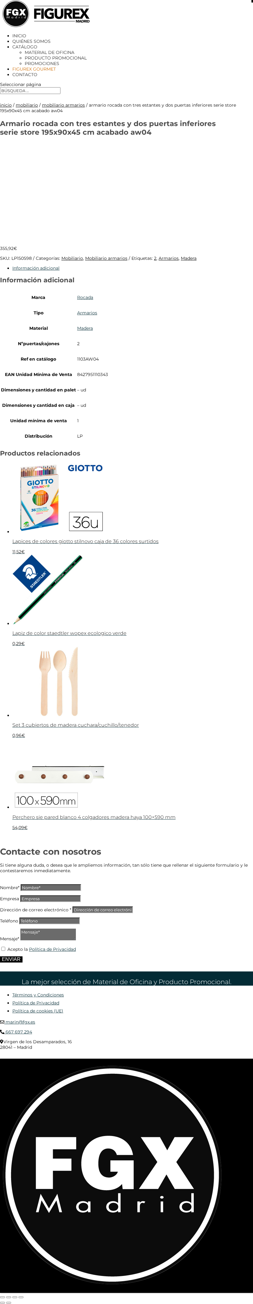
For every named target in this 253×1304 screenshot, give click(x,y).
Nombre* (9, 887)
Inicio (19, 36)
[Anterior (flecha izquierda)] (2, 1303)
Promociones (42, 63)
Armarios (169, 258)
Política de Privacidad (52, 949)
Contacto (24, 74)
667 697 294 (18, 1032)
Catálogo (24, 47)
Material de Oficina (49, 52)
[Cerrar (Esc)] (21, 1297)
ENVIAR (11, 959)
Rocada (85, 297)
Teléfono (9, 921)
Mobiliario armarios (63, 105)
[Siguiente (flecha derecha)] (8, 1303)
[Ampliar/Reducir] (2, 1297)
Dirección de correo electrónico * (35, 910)
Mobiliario (27, 105)
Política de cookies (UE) (37, 1011)
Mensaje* (9, 939)
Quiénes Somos (31, 41)
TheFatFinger (112, 1056)
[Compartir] (14, 1297)
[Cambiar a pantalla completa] (8, 1297)
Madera (189, 258)
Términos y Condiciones (38, 995)
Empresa (9, 898)
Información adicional (36, 268)
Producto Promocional (56, 58)
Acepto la (41, 949)
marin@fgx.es (19, 1022)
